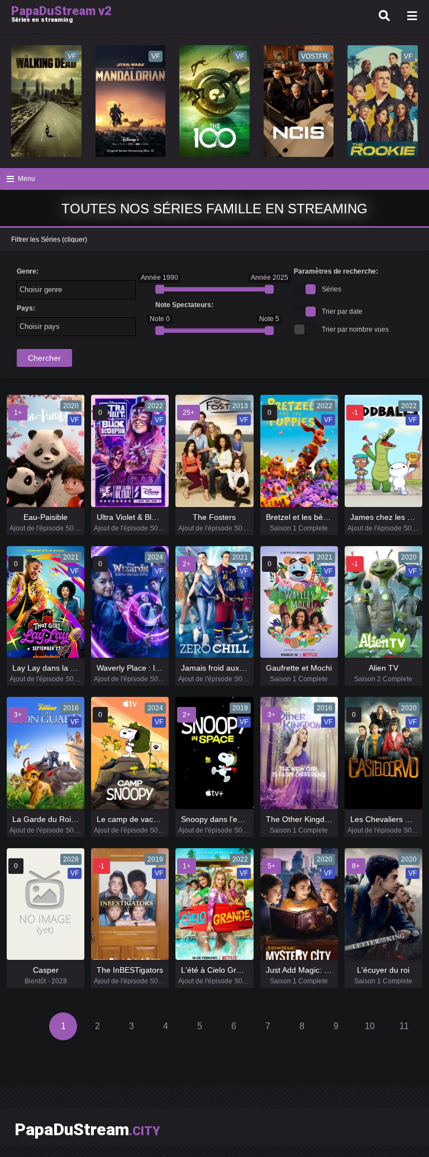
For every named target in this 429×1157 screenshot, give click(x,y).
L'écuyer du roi (383, 969)
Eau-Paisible (45, 517)
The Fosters (214, 517)
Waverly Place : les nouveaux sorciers (163, 667)
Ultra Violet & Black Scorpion (147, 517)
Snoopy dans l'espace (220, 819)
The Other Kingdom (301, 819)
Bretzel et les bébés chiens (313, 517)
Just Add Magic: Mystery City (317, 969)
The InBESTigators (130, 969)
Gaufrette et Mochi (299, 667)
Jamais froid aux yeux (219, 667)
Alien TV (383, 667)
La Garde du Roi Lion (50, 819)
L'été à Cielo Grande (217, 969)
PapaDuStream (87, 1129)
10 (370, 1026)
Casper (46, 969)
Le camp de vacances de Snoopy (155, 819)
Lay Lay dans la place (50, 667)
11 (404, 1026)
